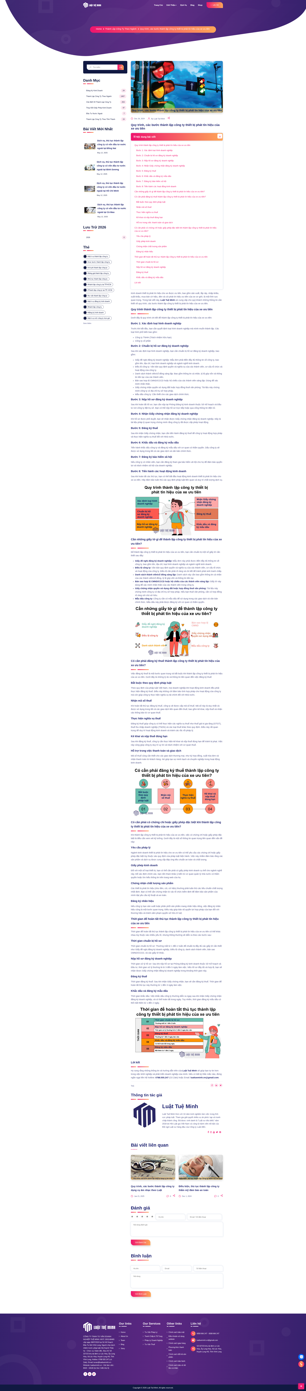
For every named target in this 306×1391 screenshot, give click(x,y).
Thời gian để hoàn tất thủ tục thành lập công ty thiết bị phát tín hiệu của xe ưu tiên (171, 257)
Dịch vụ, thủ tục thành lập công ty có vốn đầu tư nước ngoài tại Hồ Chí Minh (111, 187)
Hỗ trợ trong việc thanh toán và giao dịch (154, 222)
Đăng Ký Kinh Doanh (105, 90)
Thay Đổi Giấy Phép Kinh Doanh (105, 108)
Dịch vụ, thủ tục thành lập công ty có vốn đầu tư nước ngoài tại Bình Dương (111, 166)
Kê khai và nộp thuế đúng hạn (149, 217)
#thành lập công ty (94, 307)
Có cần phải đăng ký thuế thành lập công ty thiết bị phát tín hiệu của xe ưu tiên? (170, 197)
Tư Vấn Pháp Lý (151, 1332)
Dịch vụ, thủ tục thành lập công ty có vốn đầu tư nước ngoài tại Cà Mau (111, 208)
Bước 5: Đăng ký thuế (146, 171)
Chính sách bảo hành (177, 1361)
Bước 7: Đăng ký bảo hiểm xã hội (151, 181)
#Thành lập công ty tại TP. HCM (99, 290)
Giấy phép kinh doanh (146, 241)
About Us (124, 1336)
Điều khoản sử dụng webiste (176, 1337)
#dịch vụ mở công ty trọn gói (98, 318)
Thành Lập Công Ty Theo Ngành (121, 29)
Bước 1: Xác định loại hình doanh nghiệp (154, 150)
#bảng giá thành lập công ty (98, 273)
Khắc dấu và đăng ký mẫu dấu (149, 277)
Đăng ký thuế (142, 272)
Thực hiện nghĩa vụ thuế (147, 212)
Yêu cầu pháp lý (143, 236)
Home (99, 29)
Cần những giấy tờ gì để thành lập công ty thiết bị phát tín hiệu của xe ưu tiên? (169, 191)
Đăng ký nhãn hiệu (144, 251)
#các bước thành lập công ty (98, 262)
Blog (122, 1344)
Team (123, 1340)
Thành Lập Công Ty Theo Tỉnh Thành (105, 119)
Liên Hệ (216, 5)
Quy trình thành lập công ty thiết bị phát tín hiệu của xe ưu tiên (162, 145)
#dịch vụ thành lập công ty (97, 256)
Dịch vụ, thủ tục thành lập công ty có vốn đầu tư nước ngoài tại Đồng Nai (111, 144)
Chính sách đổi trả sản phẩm (177, 1355)
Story (123, 1348)
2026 (105, 237)
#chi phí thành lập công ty (97, 268)
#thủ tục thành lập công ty (97, 279)
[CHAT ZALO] (301, 1357)
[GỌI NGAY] (301, 1364)
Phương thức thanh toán (176, 1348)
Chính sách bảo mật (176, 1332)
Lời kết (137, 283)
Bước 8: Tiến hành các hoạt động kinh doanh (156, 186)
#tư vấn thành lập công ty (97, 296)
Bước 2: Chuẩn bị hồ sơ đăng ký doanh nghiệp (157, 155)
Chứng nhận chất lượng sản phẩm (151, 246)
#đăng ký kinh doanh (95, 313)
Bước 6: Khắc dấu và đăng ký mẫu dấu (153, 176)
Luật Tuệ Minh (152, 1388)
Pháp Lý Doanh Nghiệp (154, 1340)
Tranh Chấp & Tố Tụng (153, 1336)
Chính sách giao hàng (177, 1343)
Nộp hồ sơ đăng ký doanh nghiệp (151, 267)
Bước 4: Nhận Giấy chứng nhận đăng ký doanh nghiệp (160, 166)
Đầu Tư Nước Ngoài (105, 113)
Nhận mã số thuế (143, 207)
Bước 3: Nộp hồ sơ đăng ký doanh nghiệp (155, 161)
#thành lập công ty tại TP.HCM (99, 284)
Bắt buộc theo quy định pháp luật (150, 202)
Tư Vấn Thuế (150, 1344)
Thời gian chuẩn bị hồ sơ (147, 262)
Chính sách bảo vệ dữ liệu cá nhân (177, 1366)
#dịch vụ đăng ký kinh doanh (98, 301)
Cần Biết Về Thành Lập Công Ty (105, 102)
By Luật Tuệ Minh (158, 119)
